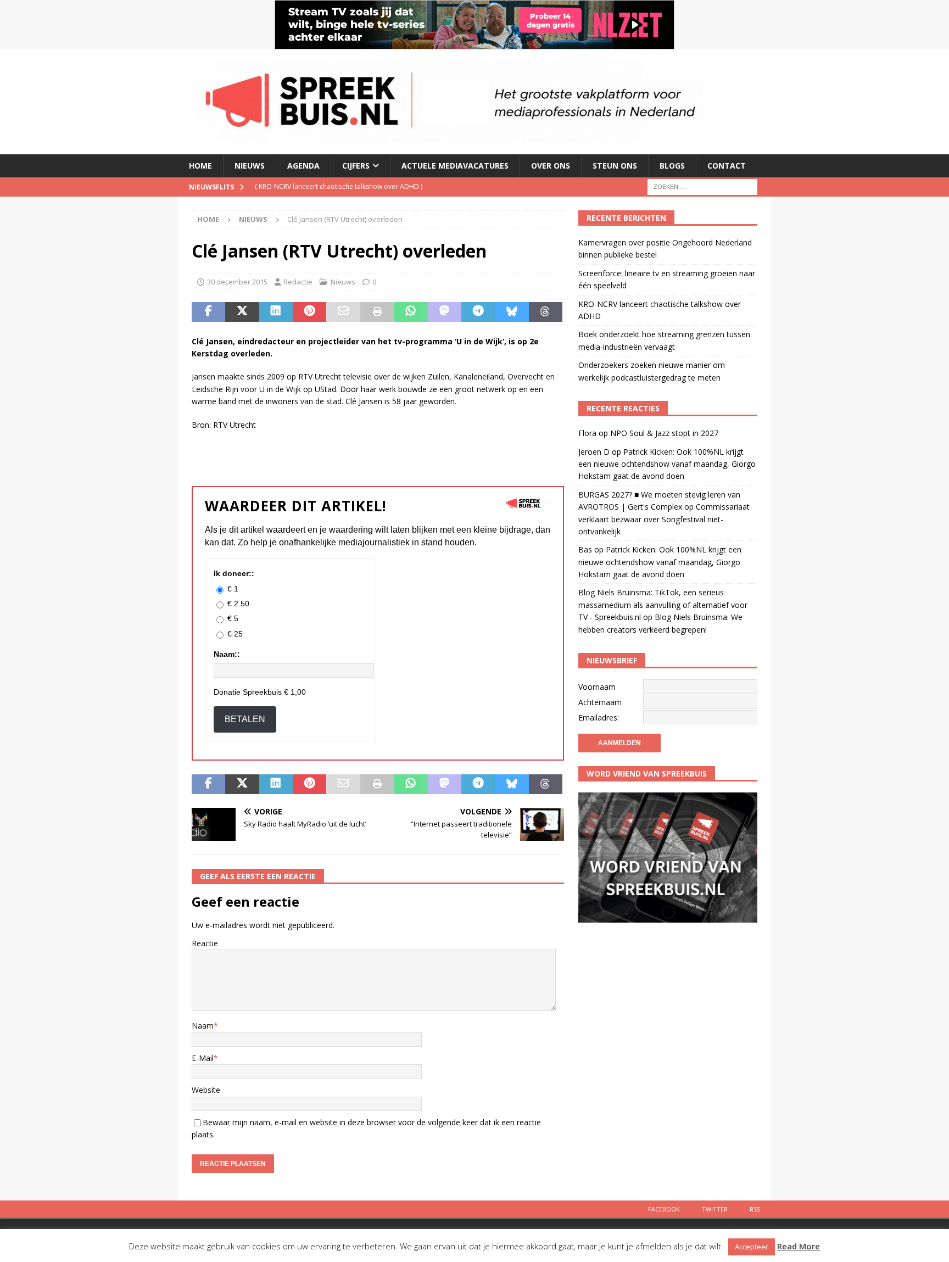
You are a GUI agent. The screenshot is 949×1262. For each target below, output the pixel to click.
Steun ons (615, 165)
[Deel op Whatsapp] (410, 312)
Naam (203, 1025)
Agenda (303, 165)
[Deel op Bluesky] (511, 312)
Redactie (297, 282)
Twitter (715, 1209)
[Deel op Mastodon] (444, 312)
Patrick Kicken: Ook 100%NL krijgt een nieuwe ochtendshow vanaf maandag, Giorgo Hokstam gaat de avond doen (667, 464)
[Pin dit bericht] (309, 312)
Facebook (664, 1209)
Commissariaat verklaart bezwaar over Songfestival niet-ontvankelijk (664, 519)
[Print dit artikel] (377, 312)
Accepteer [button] (751, 1247)
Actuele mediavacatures (455, 165)
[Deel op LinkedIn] (276, 312)
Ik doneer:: (234, 573)
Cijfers (356, 165)
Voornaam (597, 687)
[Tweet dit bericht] (242, 312)
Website (206, 1090)
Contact (726, 165)
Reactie (205, 943)
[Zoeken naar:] (702, 186)
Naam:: (227, 654)
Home (200, 165)
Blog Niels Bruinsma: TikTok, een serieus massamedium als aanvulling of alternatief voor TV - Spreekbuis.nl (662, 604)
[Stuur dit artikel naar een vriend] (343, 312)
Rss (755, 1209)
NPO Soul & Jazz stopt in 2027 (664, 433)
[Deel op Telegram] (478, 312)
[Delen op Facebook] (208, 312)
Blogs (672, 165)
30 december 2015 (237, 282)
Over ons (550, 165)
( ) (338, 186)
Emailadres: (598, 717)
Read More (798, 1246)
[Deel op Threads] (545, 312)
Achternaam (600, 702)
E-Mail (203, 1058)
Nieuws (250, 165)
